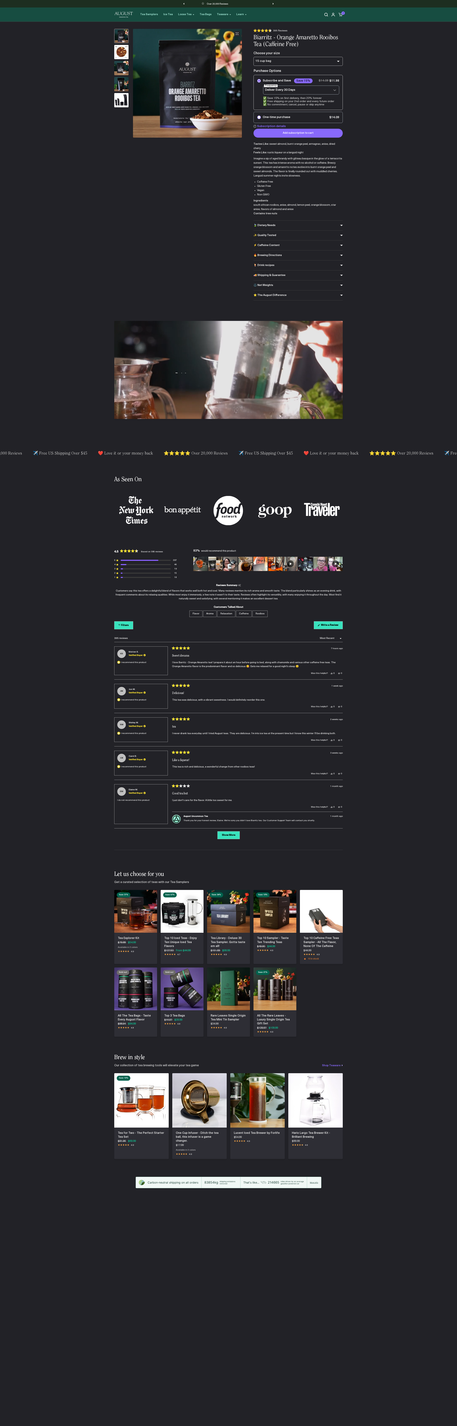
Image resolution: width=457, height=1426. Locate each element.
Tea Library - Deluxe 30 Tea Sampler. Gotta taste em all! (228, 942)
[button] (270, 31)
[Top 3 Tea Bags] (182, 988)
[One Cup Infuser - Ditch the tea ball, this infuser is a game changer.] (199, 1100)
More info (314, 1182)
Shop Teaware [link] (331, 1065)
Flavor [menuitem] (195, 613)
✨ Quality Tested (264, 235)
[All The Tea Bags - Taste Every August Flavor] (135, 988)
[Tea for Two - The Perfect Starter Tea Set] (141, 1100)
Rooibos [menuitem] (260, 613)
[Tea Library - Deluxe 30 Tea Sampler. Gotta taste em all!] (228, 911)
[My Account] (333, 14)
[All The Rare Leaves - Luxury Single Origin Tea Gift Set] (274, 988)
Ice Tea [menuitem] (168, 14)
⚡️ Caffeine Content (266, 245)
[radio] (298, 92)
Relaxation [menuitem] (226, 613)
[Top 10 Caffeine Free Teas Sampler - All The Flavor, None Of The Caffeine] (321, 911)
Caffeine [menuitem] (244, 613)
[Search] (326, 14)
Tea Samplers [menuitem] (149, 14)
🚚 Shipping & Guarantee (269, 275)
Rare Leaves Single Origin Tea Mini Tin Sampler (228, 1017)
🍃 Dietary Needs (264, 225)
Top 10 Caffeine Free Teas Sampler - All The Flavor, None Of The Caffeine (321, 942)
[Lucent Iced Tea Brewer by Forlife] (257, 1100)
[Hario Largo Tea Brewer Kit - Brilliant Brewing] (315, 1100)
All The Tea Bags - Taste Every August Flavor (134, 1017)
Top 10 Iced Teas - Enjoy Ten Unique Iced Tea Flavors (180, 942)
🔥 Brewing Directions (267, 255)
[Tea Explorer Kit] (135, 911)
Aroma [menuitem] (210, 613)
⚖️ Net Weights (263, 285)
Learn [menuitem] (240, 14)
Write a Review (330, 626)
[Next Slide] (340, 564)
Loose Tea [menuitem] (185, 14)
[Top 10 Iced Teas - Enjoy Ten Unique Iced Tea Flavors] (182, 911)
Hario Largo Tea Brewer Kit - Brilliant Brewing (311, 1135)
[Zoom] (237, 33)
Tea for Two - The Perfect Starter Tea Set (141, 1135)
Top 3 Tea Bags (174, 1015)
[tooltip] (239, 585)
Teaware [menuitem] (222, 14)
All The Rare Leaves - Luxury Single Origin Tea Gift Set (273, 1019)
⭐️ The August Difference (270, 295)
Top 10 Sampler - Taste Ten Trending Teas (273, 940)
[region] (268, 564)
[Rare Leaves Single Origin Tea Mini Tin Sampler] (228, 988)
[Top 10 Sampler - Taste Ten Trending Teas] (274, 911)
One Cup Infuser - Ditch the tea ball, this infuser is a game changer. (197, 1137)
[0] (340, 14)
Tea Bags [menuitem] (206, 14)
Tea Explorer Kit (128, 938)
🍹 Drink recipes (263, 265)
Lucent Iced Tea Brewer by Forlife (257, 1133)
